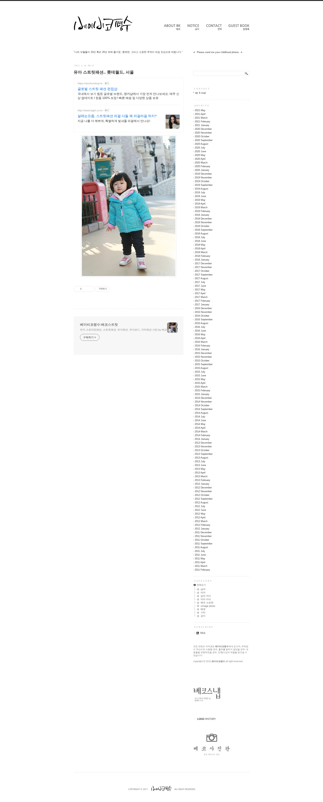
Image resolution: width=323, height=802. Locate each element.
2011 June (200, 554)
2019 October (202, 181)
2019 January (202, 214)
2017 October (202, 271)
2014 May (200, 424)
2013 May (200, 468)
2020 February (202, 166)
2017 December (203, 263)
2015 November (203, 356)
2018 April (200, 248)
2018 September (204, 229)
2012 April (200, 517)
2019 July (200, 192)
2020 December (203, 129)
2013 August (201, 457)
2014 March (201, 431)
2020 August (201, 144)
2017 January (202, 304)
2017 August (201, 278)
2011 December (203, 532)
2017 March (201, 297)
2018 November (203, 222)
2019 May (200, 200)
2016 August (201, 323)
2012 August (201, 502)
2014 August (201, 412)
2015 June (200, 375)
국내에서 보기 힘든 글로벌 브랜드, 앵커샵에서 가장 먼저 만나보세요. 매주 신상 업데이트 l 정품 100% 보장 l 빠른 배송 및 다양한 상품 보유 (128, 96)
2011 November (203, 536)
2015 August (201, 368)
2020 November (203, 132)
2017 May (200, 289)
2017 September (204, 274)
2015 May (200, 379)
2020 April (200, 158)
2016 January (202, 349)
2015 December (203, 353)
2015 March (201, 386)
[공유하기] (85, 289)
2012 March (201, 521)
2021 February (202, 121)
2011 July (200, 551)
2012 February (202, 525)
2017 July (200, 282)
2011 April (200, 562)
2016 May (200, 334)
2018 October (202, 226)
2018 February (202, 256)
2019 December (203, 173)
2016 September (204, 319)
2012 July (200, 506)
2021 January (202, 125)
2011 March (201, 566)
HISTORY (206, 719)
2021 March (201, 117)
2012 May (200, 513)
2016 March (201, 341)
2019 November (203, 177)
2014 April (200, 427)
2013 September (204, 454)
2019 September (204, 185)
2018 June (200, 241)
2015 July (200, 371)
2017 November (203, 267)
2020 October (202, 136)
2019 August (201, 188)
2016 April (200, 338)
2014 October (202, 405)
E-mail (202, 93)
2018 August (201, 233)
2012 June (200, 510)
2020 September (204, 140)
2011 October (202, 539)
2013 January (202, 483)
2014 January (202, 439)
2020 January (202, 170)
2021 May (200, 110)
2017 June (200, 285)
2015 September (204, 364)
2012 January (202, 528)
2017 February (202, 300)
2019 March (201, 207)
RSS (202, 633)
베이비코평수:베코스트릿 (99, 324)
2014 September (204, 409)
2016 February (202, 345)
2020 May (200, 155)
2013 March (201, 476)
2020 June (200, 151)
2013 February (202, 480)
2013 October (202, 450)
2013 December (203, 442)
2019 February (202, 211)
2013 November (203, 446)
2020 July (200, 147)
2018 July (200, 237)
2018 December (203, 218)
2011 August (201, 547)
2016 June (200, 330)
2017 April (200, 293)
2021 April (200, 114)
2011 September (203, 543)
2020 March (201, 162)
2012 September (204, 498)
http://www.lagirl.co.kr (90, 110)
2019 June (200, 196)
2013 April (200, 472)
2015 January (202, 394)
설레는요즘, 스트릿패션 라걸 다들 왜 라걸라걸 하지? (117, 116)
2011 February (202, 569)
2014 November (203, 401)
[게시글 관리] (89, 289)
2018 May (200, 244)
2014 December (203, 398)
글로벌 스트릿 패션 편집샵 (97, 89)
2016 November (203, 312)
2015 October (202, 360)
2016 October (202, 315)
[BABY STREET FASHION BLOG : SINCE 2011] (103, 36)
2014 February (202, 435)
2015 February (202, 390)
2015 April (200, 383)
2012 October (202, 495)
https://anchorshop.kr (90, 83)
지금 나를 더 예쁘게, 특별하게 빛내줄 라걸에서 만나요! (114, 121)
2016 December (203, 308)
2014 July (200, 416)
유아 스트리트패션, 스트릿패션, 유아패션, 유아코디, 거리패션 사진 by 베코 (123, 329)
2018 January (202, 259)
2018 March (201, 252)
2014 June (200, 420)
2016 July (200, 327)
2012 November (203, 491)
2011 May (200, 558)
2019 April (200, 203)
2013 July (200, 461)
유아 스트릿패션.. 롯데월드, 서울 (104, 72)
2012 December (203, 487)
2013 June (200, 465)
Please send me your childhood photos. (218, 52)
